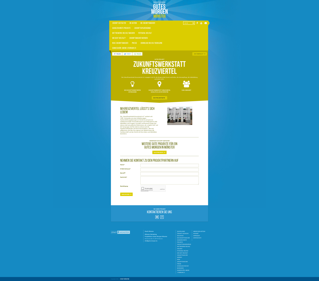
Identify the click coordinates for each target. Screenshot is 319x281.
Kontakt (196, 233)
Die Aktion (133, 23)
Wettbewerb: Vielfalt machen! (123, 33)
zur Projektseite (159, 98)
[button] (117, 54)
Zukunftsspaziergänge (142, 28)
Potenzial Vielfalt (145, 33)
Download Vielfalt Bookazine (151, 43)
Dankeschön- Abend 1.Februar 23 (124, 48)
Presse (134, 43)
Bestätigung (124, 186)
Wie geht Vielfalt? (119, 38)
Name (122, 164)
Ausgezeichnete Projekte (121, 28)
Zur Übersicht (199, 54)
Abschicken (126, 194)
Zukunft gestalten (119, 23)
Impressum (196, 235)
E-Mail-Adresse (125, 169)
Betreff (123, 173)
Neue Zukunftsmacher (120, 43)
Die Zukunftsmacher (147, 23)
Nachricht (123, 177)
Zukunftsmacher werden (138, 38)
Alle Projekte (158, 152)
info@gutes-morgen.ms (151, 241)
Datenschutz (197, 238)
